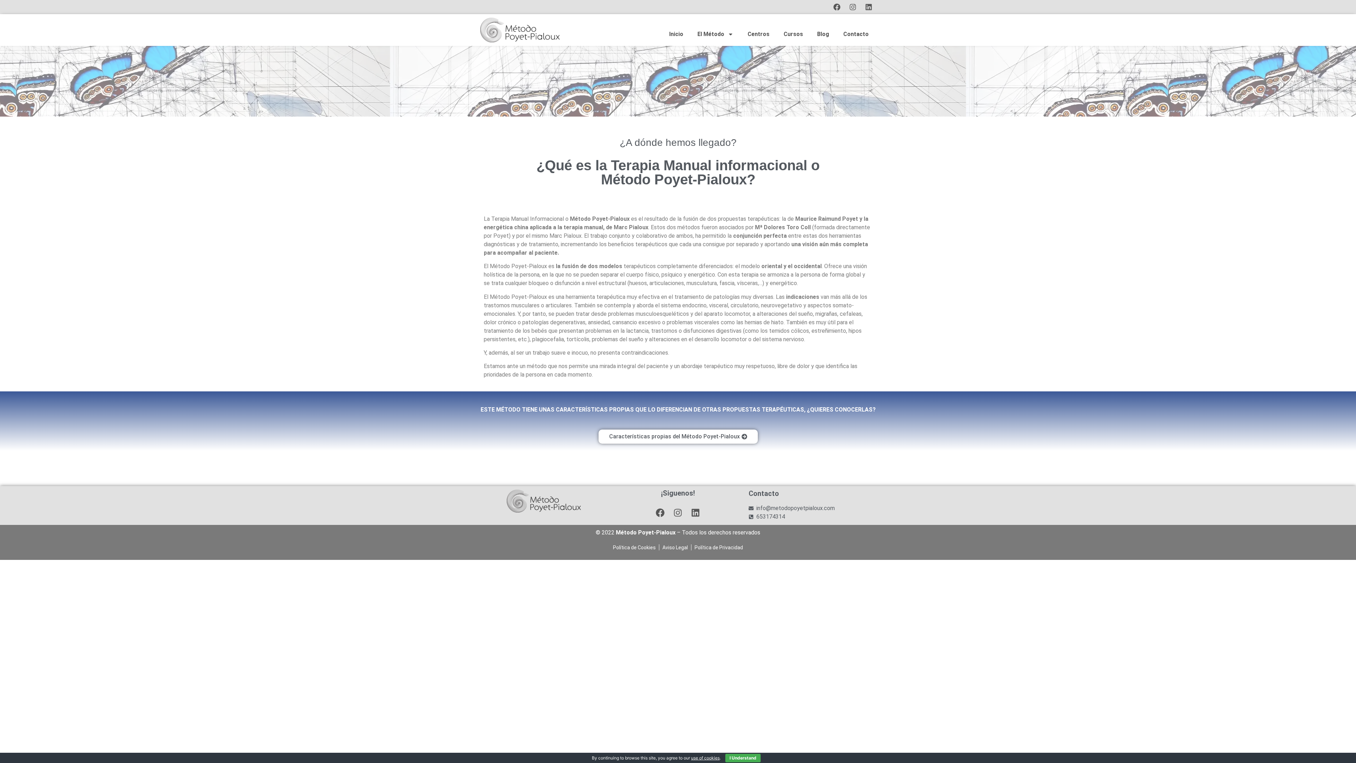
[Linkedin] (869, 7)
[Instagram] (853, 7)
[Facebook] (837, 7)
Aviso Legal (675, 547)
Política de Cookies (634, 547)
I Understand (743, 758)
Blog (823, 34)
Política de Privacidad (719, 547)
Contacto (856, 34)
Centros (758, 34)
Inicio (676, 34)
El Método (710, 34)
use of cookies (705, 758)
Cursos (793, 34)
